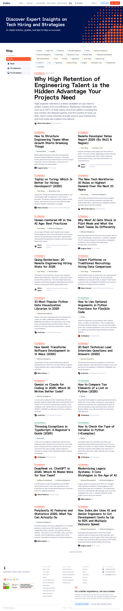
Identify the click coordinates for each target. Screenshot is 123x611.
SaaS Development (68, 580)
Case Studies (40, 3)
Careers (85, 582)
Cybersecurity (67, 582)
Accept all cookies (82, 604)
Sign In (44, 577)
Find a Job (46, 574)
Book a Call (46, 569)
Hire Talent (46, 572)
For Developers (16, 73)
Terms (64, 608)
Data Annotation (67, 569)
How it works (51, 3)
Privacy (71, 608)
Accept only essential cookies (101, 604)
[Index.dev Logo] (7, 3)
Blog (70, 3)
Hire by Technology (48, 580)
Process (85, 569)
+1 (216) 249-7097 (110, 569)
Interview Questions (48, 582)
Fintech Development (69, 574)
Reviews (85, 580)
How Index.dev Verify (49, 590)
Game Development (68, 572)
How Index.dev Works (49, 588)
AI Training (78, 3)
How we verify (62, 3)
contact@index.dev (110, 574)
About (84, 572)
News (12, 64)
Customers (86, 574)
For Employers (15, 68)
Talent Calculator (47, 596)
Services (85, 577)
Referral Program (48, 593)
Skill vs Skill (46, 585)
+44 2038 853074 (110, 572)
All (11, 59)
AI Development (67, 577)
